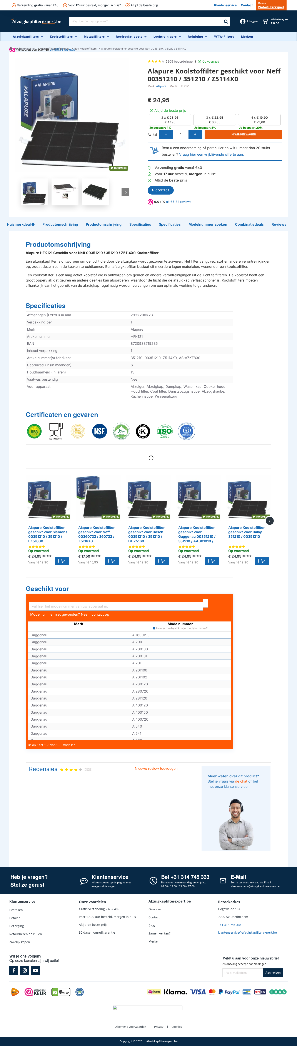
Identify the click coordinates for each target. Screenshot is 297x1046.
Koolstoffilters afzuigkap (54, 48)
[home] (10, 48)
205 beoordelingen (180, 61)
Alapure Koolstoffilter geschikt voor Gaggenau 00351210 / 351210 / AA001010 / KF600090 (196, 534)
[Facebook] (13, 970)
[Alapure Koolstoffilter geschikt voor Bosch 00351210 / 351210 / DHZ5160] (148, 498)
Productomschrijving (58, 244)
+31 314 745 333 (230, 925)
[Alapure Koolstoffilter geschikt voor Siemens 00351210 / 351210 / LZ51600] (48, 498)
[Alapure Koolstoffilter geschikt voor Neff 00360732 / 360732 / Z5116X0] (98, 498)
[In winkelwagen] (62, 561)
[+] (195, 134)
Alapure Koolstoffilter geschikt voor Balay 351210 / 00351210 (246, 532)
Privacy (159, 1027)
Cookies (177, 1027)
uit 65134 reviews (178, 201)
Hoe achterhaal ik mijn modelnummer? (181, 628)
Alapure (161, 86)
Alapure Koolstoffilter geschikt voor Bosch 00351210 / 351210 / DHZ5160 (146, 534)
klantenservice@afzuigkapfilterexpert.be (247, 932)
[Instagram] (24, 970)
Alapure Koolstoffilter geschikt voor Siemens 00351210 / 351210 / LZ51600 (47, 534)
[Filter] (205, 603)
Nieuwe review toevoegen (156, 768)
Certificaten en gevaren (62, 414)
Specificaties (46, 305)
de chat (241, 781)
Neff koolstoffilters (85, 48)
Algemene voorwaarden (130, 1027)
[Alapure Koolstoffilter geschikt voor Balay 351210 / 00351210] (248, 498)
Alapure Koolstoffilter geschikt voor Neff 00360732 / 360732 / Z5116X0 (96, 534)
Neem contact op (95, 614)
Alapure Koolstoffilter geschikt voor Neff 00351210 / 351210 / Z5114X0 (143, 48)
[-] (166, 134)
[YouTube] (35, 970)
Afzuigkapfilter (26, 48)
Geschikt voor (47, 588)
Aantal (152, 134)
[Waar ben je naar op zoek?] (226, 21)
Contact (162, 190)
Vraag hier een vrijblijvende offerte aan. (211, 154)
